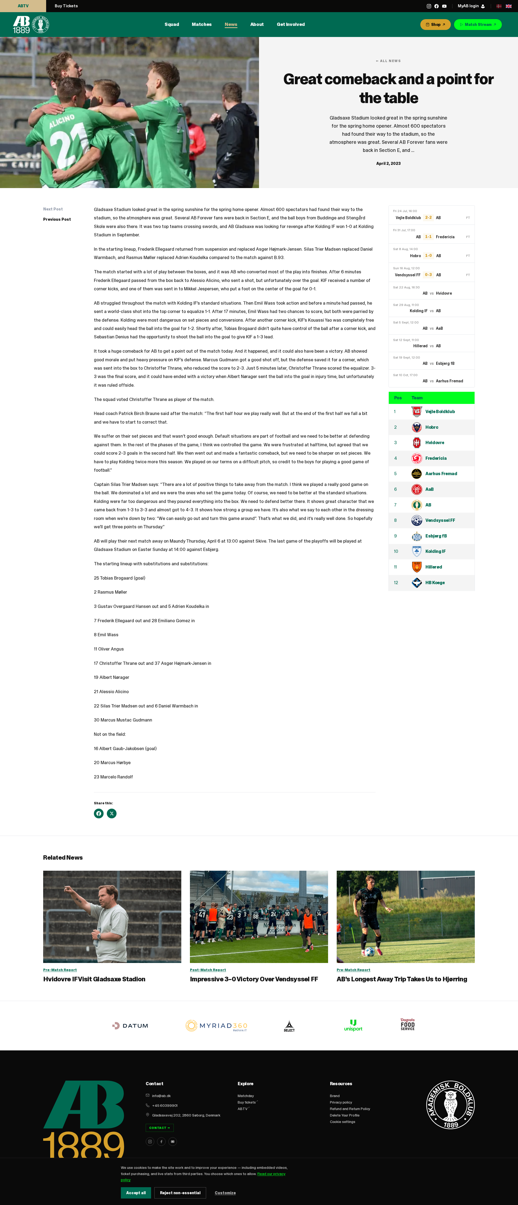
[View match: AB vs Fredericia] (432, 234)
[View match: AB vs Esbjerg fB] (432, 360)
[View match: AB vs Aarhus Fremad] (432, 378)
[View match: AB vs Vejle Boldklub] (432, 215)
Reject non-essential (180, 1192)
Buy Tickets (66, 5)
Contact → (159, 1128)
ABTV (23, 5)
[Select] (289, 1026)
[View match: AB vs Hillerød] (432, 343)
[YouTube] (444, 6)
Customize (225, 1192)
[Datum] (130, 1025)
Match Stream (478, 24)
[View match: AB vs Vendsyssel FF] (432, 272)
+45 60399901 (165, 1105)
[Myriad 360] (216, 1026)
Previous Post (57, 219)
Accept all (136, 1192)
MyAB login (468, 5)
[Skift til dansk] (498, 6)
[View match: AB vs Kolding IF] (432, 307)
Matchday (246, 1095)
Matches (202, 24)
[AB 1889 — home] (31, 24)
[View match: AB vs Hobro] (432, 253)
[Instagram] (429, 6)
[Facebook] (436, 6)
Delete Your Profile (345, 1115)
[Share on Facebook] (99, 813)
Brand (335, 1095)
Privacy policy (341, 1102)
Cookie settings (342, 1121)
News (231, 24)
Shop (436, 24)
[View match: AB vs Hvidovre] (432, 290)
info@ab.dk (161, 1095)
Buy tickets (246, 1102)
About (257, 24)
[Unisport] (352, 1026)
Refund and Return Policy (350, 1108)
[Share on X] (112, 813)
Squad (172, 24)
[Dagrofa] (408, 1025)
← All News (388, 61)
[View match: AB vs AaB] (432, 325)
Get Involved (291, 24)
